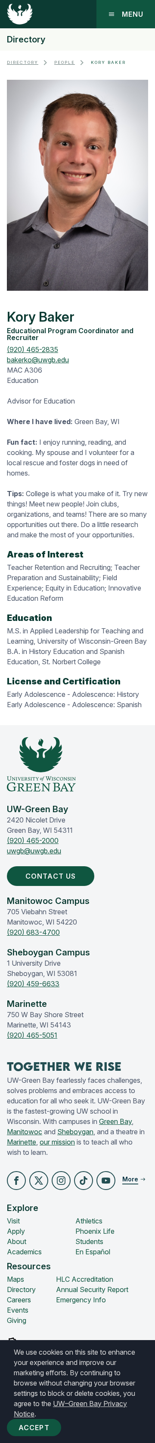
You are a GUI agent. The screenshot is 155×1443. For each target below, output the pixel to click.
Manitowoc (24, 1131)
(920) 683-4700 (33, 932)
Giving (16, 1320)
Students (89, 1241)
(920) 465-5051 (32, 1035)
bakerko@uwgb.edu (38, 359)
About (16, 1241)
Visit (13, 1221)
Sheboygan (75, 1131)
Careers (19, 1299)
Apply (16, 1231)
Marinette (21, 1142)
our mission (57, 1142)
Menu (132, 14)
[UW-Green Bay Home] (20, 14)
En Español (92, 1251)
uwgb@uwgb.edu (34, 851)
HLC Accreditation (84, 1279)
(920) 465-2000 (33, 840)
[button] (16, 1180)
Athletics (88, 1221)
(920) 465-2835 (32, 349)
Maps (15, 1279)
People (64, 62)
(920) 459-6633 (33, 983)
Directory (26, 39)
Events (17, 1310)
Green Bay (115, 1121)
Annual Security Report (92, 1289)
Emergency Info (81, 1299)
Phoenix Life (95, 1231)
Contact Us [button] (50, 876)
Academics (24, 1251)
